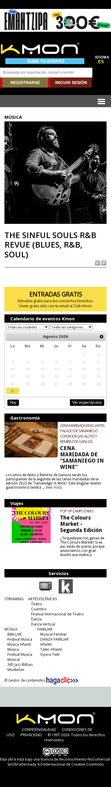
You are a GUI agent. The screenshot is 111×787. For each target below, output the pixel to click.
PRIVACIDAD (31, 734)
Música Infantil (19, 644)
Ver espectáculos (87, 402)
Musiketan (15, 669)
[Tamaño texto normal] (97, 262)
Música (13, 649)
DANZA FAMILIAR (54, 639)
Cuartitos (38, 609)
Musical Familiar (53, 634)
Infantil (46, 644)
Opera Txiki (49, 654)
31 (12, 391)
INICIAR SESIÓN (71, 82)
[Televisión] (45, 592)
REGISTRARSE (25, 82)
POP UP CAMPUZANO (76, 511)
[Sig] (101, 336)
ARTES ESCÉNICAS (42, 598)
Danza (36, 619)
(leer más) (54, 487)
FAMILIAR (44, 629)
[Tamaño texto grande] (103, 262)
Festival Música (19, 639)
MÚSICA (10, 629)
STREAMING (14, 598)
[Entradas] (66, 592)
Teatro (36, 604)
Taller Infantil (51, 649)
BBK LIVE (14, 634)
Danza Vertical (43, 624)
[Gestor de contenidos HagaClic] (62, 681)
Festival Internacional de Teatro (57, 614)
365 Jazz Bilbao (20, 664)
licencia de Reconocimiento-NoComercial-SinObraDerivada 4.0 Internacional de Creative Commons (59, 762)
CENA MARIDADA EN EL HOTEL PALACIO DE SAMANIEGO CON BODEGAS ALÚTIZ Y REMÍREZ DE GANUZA (82, 433)
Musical (13, 659)
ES (101, 61)
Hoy (13, 402)
